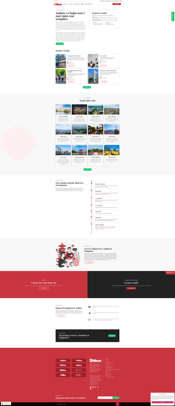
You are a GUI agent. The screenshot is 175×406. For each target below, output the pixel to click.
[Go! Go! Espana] (63, 370)
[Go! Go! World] (63, 360)
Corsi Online (70, 4)
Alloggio (82, 4)
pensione (102, 228)
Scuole (65, 4)
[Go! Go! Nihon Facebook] (90, 387)
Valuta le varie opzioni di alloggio (100, 213)
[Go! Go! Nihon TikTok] (98, 387)
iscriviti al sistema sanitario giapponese (105, 227)
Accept (162, 402)
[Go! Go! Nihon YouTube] (93, 387)
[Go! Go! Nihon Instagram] (95, 387)
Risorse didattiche (88, 4)
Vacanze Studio (76, 4)
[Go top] (117, 404)
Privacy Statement (162, 404)
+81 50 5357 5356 (93, 371)
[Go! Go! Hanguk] (63, 365)
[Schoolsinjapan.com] (78, 365)
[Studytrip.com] (78, 360)
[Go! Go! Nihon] (95, 360)
